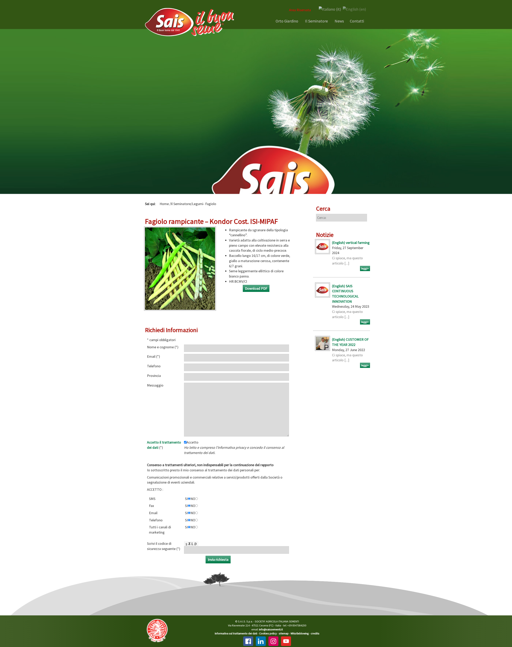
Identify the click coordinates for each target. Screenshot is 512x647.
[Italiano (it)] (330, 8)
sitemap (284, 633)
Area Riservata (300, 10)
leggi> (365, 268)
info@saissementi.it (271, 629)
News (339, 20)
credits (315, 633)
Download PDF (256, 288)
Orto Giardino (286, 20)
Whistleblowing (300, 633)
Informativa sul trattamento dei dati (236, 633)
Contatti (357, 20)
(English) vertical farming (351, 242)
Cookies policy (268, 633)
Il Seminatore (316, 20)
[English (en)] (354, 8)
